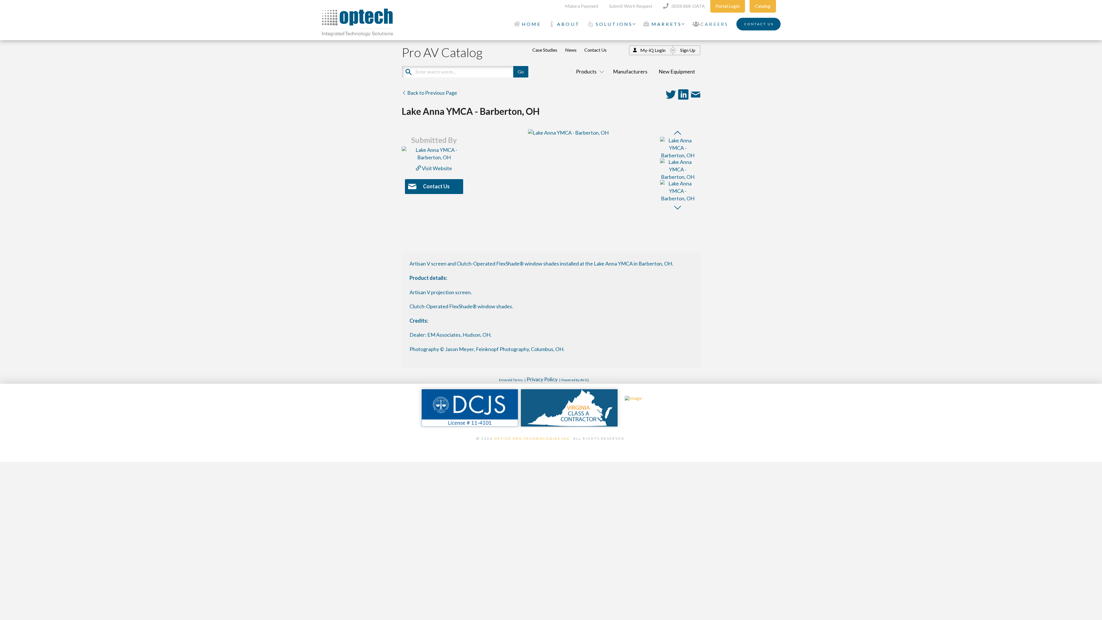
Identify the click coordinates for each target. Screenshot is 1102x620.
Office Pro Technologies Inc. (533, 438)
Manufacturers (630, 71)
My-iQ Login (653, 50)
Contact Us (595, 50)
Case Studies (544, 50)
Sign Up (687, 50)
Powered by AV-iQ (575, 380)
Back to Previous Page (431, 93)
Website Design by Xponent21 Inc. (551, 445)
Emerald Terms (511, 380)
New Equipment (677, 71)
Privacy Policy (542, 379)
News (571, 50)
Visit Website (436, 168)
